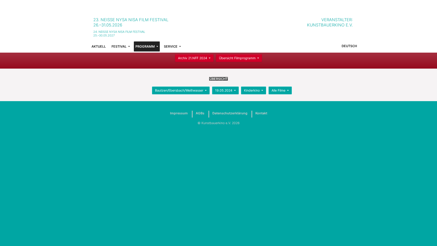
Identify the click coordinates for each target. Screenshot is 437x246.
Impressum (179, 113)
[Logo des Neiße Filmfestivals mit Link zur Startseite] (223, 22)
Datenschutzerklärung (229, 113)
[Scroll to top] (427, 236)
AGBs (200, 113)
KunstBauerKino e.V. (330, 25)
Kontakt (261, 113)
